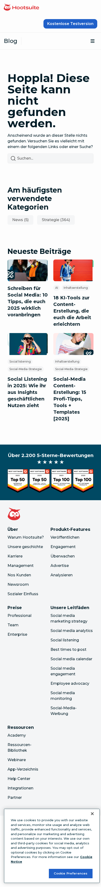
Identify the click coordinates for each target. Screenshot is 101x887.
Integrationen (20, 788)
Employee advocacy (69, 683)
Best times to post (68, 649)
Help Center (19, 778)
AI (56, 287)
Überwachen (62, 556)
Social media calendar (71, 659)
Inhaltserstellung (76, 287)
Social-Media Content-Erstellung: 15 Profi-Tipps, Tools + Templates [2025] (69, 398)
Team (13, 625)
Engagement (63, 547)
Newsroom (18, 584)
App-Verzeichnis (23, 769)
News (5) (20, 220)
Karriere (15, 556)
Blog (10, 40)
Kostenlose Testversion (70, 23)
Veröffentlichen (64, 537)
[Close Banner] (92, 814)
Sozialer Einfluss (23, 594)
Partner (15, 797)
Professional (19, 615)
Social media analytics (71, 630)
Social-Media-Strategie (25, 369)
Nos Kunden (19, 575)
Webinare (17, 760)
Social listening (20, 361)
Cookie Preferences (70, 873)
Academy (17, 735)
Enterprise (17, 634)
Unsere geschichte (25, 547)
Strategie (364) (56, 220)
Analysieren (61, 575)
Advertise (59, 565)
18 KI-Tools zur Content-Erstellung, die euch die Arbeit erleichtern (72, 311)
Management (21, 565)
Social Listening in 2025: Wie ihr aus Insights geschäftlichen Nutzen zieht (27, 392)
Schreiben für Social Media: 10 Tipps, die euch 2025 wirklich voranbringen (28, 301)
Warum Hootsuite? (26, 537)
